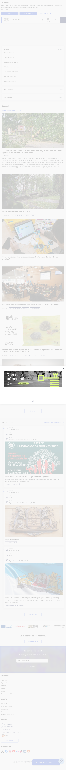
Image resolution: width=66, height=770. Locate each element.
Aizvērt (33, 401)
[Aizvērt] (63, 368)
